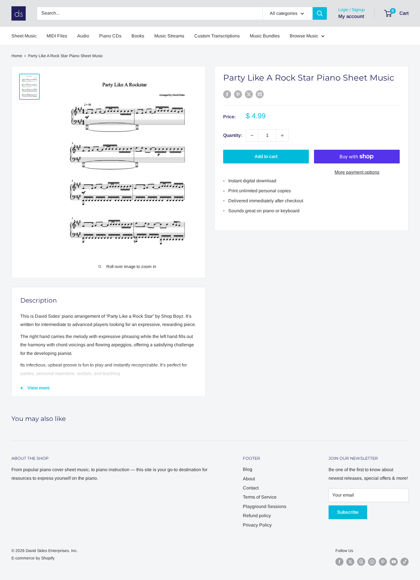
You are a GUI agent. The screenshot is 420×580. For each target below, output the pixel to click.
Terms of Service (260, 497)
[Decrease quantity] (252, 135)
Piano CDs (110, 35)
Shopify (48, 558)
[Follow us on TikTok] (405, 561)
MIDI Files (57, 35)
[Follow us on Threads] (361, 561)
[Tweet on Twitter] (249, 94)
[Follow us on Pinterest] (383, 561)
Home (16, 55)
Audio (83, 35)
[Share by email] (260, 94)
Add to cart (266, 156)
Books (137, 35)
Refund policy (257, 515)
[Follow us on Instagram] (372, 561)
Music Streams (169, 35)
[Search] (320, 13)
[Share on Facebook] (227, 94)
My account (351, 16)
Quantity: (232, 135)
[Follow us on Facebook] (339, 561)
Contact (251, 487)
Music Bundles (265, 35)
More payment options (357, 172)
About (249, 478)
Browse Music (304, 35)
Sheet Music (24, 35)
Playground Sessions (264, 506)
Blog (247, 469)
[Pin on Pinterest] (238, 94)
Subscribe (348, 512)
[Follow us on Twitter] (350, 561)
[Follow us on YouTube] (394, 561)
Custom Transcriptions (217, 35)
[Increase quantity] (282, 135)
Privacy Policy (257, 525)
